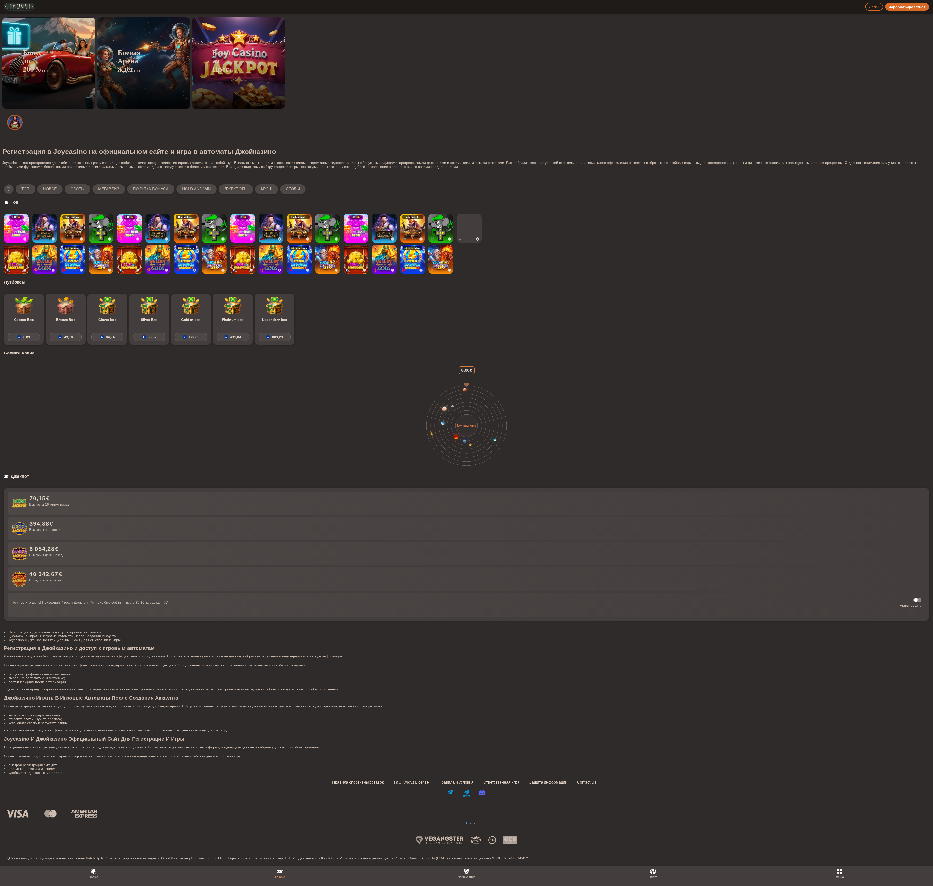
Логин (874, 7)
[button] (155, 189)
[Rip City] (101, 228)
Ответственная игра (501, 782)
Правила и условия (456, 782)
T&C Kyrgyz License (411, 782)
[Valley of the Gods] (44, 259)
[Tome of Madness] (44, 228)
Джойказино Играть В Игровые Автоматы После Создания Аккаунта (62, 636)
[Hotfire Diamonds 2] (469, 228)
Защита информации (548, 782)
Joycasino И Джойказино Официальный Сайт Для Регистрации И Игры (65, 640)
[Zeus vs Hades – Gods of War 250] (101, 259)
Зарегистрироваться (907, 7)
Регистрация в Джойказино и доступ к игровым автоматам (55, 632)
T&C (164, 602)
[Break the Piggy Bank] (16, 259)
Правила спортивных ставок (358, 782)
